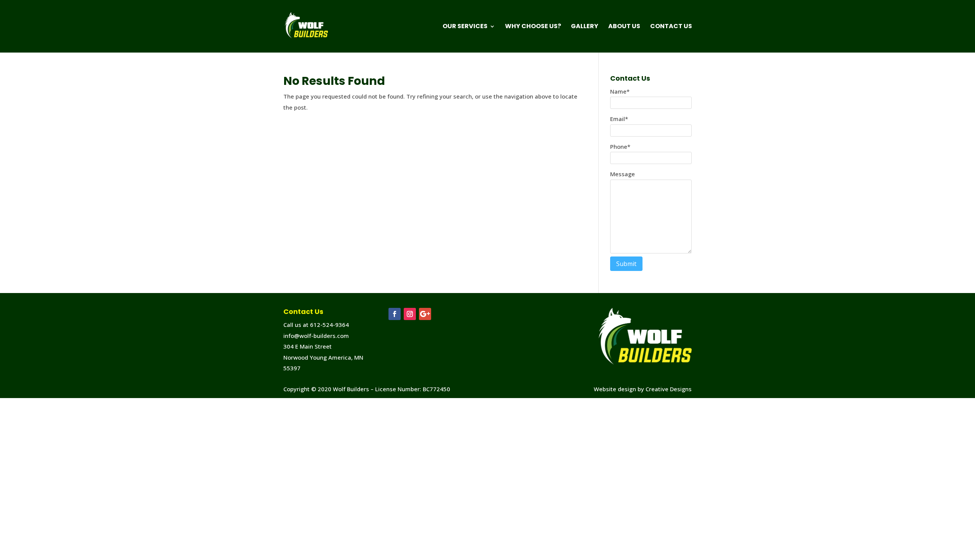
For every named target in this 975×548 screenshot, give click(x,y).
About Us (624, 27)
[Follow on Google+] (425, 314)
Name (620, 91)
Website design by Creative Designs (643, 389)
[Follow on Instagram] (410, 314)
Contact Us (671, 27)
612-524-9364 (329, 324)
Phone (620, 146)
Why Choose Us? (533, 27)
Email (619, 119)
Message (622, 174)
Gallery (584, 27)
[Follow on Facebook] (394, 314)
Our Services (465, 27)
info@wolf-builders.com (316, 335)
